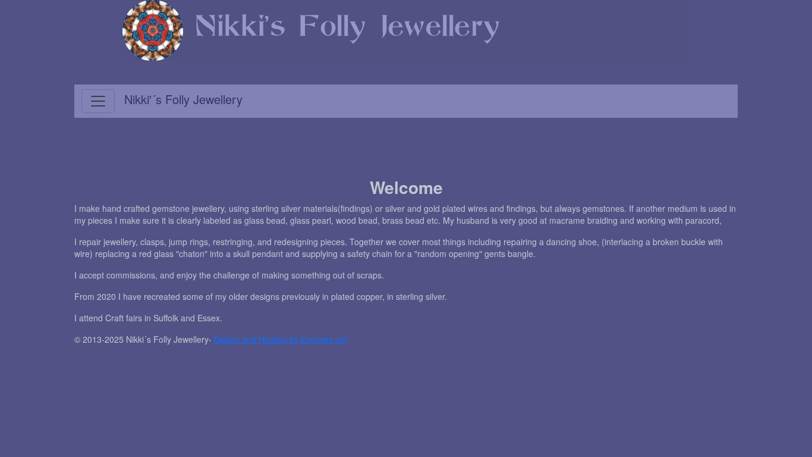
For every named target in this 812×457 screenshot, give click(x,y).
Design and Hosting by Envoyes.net (280, 339)
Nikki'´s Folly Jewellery (183, 99)
